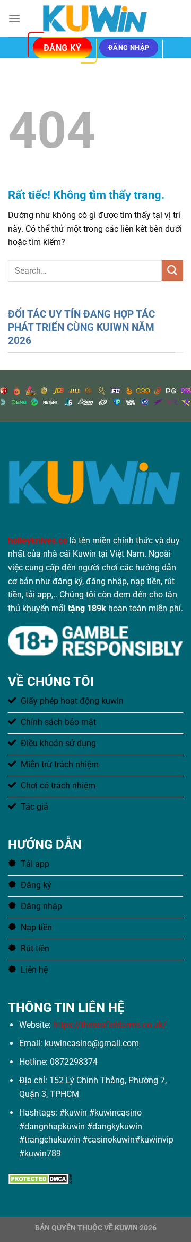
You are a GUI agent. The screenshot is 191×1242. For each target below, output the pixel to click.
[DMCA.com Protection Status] (40, 1178)
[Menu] (14, 18)
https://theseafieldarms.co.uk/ (110, 1025)
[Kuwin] (95, 18)
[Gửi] (172, 270)
